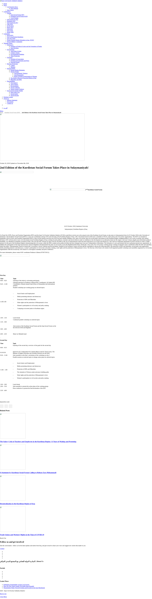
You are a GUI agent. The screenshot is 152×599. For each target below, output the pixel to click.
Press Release (14, 8)
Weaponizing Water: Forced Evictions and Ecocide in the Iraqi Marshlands (24, 588)
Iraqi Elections (15, 48)
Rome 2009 (10, 32)
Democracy (10, 45)
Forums (9, 13)
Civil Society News (12, 7)
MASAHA (10, 35)
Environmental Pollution (17, 54)
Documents (10, 102)
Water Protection (15, 56)
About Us (6, 98)
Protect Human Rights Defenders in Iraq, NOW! (20, 40)
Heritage (13, 67)
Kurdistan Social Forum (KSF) (19, 16)
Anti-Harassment (18, 75)
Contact (2, 548)
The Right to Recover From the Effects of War (23, 78)
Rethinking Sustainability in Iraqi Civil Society (16, 584)
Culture (13, 65)
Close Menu (3, 597)
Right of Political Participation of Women (25, 76)
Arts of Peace (14, 84)
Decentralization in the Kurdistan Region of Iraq (17, 504)
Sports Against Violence (17, 89)
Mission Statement (12, 100)
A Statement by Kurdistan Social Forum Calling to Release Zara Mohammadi (28, 473)
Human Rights (11, 68)
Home (5, 3)
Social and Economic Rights (15, 90)
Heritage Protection (12, 64)
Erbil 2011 (10, 29)
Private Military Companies (14, 41)
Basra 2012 (10, 27)
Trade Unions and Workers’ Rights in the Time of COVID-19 (22, 535)
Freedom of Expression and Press (20, 60)
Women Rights (15, 71)
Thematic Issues (8, 43)
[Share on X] (6, 406)
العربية (5, 108)
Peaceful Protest (15, 62)
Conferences (7, 11)
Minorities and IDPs (16, 79)
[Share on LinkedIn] (10, 406)
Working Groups (8, 97)
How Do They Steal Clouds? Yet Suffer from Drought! (19, 586)
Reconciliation (15, 86)
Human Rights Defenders (18, 70)
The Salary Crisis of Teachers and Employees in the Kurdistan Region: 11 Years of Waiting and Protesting (38, 442)
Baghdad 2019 (11, 21)
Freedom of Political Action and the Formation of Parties (26, 46)
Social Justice (14, 94)
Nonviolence (14, 83)
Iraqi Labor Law (15, 92)
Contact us (10, 103)
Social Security (15, 95)
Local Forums (14, 18)
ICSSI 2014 (10, 26)
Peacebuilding (11, 81)
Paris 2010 (10, 30)
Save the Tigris (11, 38)
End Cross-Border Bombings (15, 37)
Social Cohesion (15, 87)
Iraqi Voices (10, 10)
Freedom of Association (17, 59)
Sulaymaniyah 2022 (12, 19)
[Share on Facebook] (2, 406)
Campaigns (7, 34)
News (5, 5)
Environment (10, 49)
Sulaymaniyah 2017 (12, 22)
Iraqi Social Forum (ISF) (17, 15)
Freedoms (9, 57)
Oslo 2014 (10, 24)
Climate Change (15, 53)
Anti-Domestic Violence (21, 73)
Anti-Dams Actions (16, 51)
